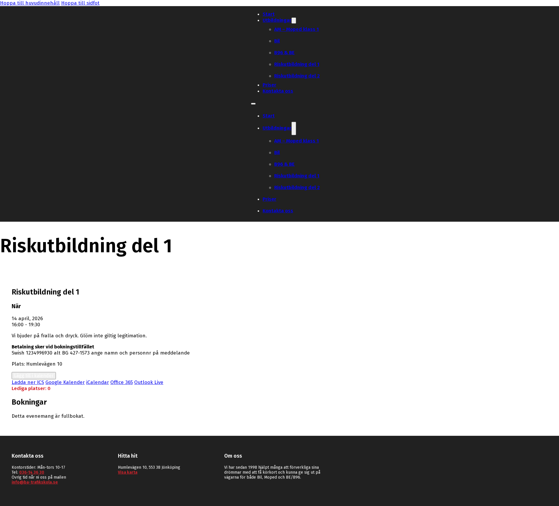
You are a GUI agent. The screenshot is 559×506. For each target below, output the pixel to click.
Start (269, 14)
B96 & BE (284, 53)
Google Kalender (65, 382)
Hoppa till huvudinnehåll (30, 3)
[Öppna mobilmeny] (253, 104)
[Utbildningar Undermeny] (293, 20)
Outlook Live (148, 382)
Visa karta (127, 472)
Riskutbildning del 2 (297, 76)
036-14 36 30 (31, 472)
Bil (277, 41)
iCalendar (97, 382)
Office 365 (121, 382)
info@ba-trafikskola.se (35, 482)
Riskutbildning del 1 (296, 64)
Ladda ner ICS (28, 382)
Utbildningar (277, 20)
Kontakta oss (278, 91)
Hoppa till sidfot (80, 3)
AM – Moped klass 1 (296, 29)
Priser (269, 85)
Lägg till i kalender (34, 375)
